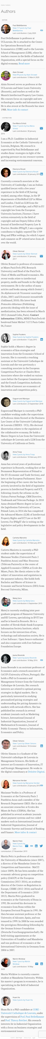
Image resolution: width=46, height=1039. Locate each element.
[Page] (41, 30)
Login (33, 1037)
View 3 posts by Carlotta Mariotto (26, 540)
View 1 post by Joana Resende (25, 658)
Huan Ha (16, 997)
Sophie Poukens (19, 334)
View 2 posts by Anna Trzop (24, 454)
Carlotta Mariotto (20, 538)
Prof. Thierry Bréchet (16, 1020)
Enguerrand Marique (21, 398)
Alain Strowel (18, 72)
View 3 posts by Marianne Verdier (26, 783)
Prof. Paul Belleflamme (32, 1016)
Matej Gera (17, 598)
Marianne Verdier (20, 780)
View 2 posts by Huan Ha (23, 1000)
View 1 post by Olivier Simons (24, 743)
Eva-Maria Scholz (19, 123)
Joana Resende (19, 655)
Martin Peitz (17, 841)
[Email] (41, 128)
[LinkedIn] (41, 174)
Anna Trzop (17, 452)
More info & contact (17, 109)
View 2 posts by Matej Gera (23, 601)
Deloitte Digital (36, 771)
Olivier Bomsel (18, 251)
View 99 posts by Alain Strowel (25, 75)
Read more (24, 63)
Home (3, 5)
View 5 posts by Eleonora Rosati (25, 171)
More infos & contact (26, 832)
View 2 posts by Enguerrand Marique (27, 401)
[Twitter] (41, 846)
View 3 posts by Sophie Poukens (26, 337)
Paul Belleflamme (20, 25)
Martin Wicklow (19, 959)
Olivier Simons (18, 741)
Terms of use (27, 1037)
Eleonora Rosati (19, 169)
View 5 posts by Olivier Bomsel (25, 254)
